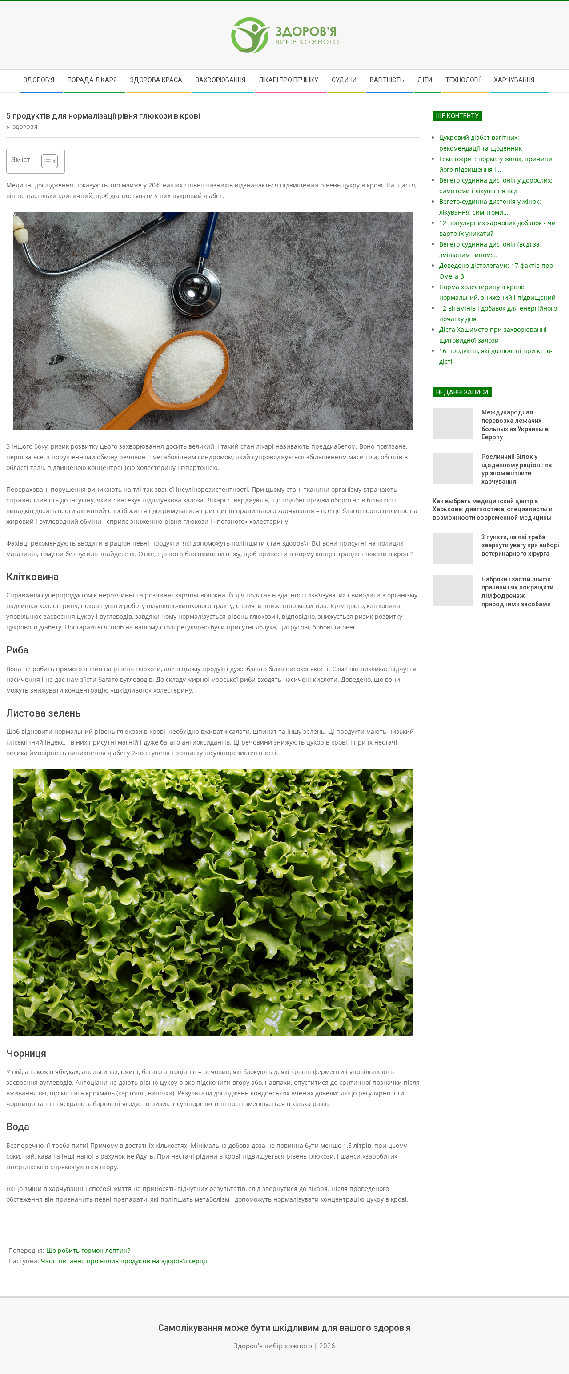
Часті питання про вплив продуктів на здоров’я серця (124, 1261)
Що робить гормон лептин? (88, 1250)
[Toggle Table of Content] (45, 161)
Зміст (20, 159)
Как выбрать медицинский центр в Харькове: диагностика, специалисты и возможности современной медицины (493, 509)
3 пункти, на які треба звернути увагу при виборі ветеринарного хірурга (520, 545)
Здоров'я (25, 126)
